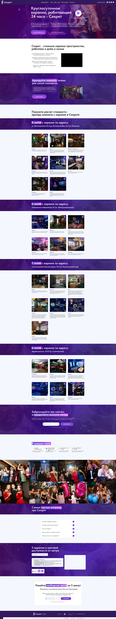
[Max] (113, 2)
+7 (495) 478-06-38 (101, 2)
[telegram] (111, 2)
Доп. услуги (57, 2)
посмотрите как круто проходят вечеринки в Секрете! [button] (78, 18)
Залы (51, 2)
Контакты (72, 2)
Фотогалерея (65, 2)
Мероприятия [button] (45, 2)
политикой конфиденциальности (59, 427)
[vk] (107, 2)
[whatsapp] (109, 2)
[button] (38, 32)
